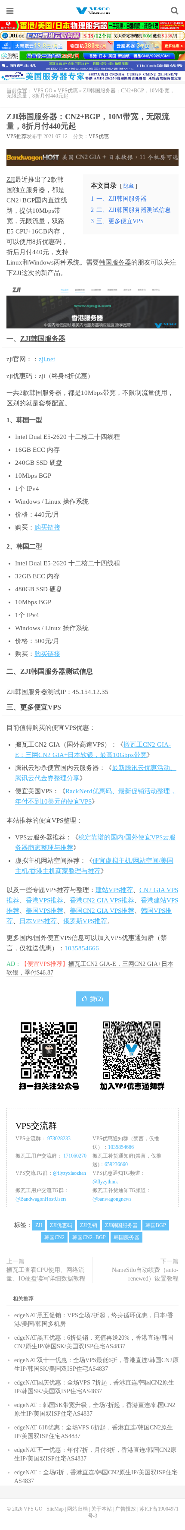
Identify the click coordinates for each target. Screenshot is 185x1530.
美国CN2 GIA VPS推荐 (102, 910)
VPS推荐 (16, 136)
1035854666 (82, 948)
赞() (96, 999)
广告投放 (125, 1509)
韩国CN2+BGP (89, 1237)
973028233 (59, 1139)
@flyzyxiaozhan (69, 1173)
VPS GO (92, 10)
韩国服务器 (115, 262)
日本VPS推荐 (38, 921)
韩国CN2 (54, 1237)
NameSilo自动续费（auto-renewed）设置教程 (145, 1274)
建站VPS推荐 (114, 889)
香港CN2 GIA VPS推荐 (102, 900)
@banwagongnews (112, 1199)
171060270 (74, 1156)
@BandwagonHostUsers (41, 1199)
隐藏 (128, 186)
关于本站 (101, 1509)
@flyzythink (105, 1182)
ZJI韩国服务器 (42, 338)
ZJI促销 (88, 1225)
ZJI (10, 179)
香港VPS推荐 (44, 900)
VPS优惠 (68, 91)
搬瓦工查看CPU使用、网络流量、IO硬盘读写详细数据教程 (45, 1274)
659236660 (116, 1164)
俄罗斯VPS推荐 (85, 921)
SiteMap (55, 1509)
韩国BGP (155, 1225)
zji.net (47, 359)
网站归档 (77, 1509)
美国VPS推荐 (44, 910)
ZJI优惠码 (61, 1225)
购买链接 (47, 527)
